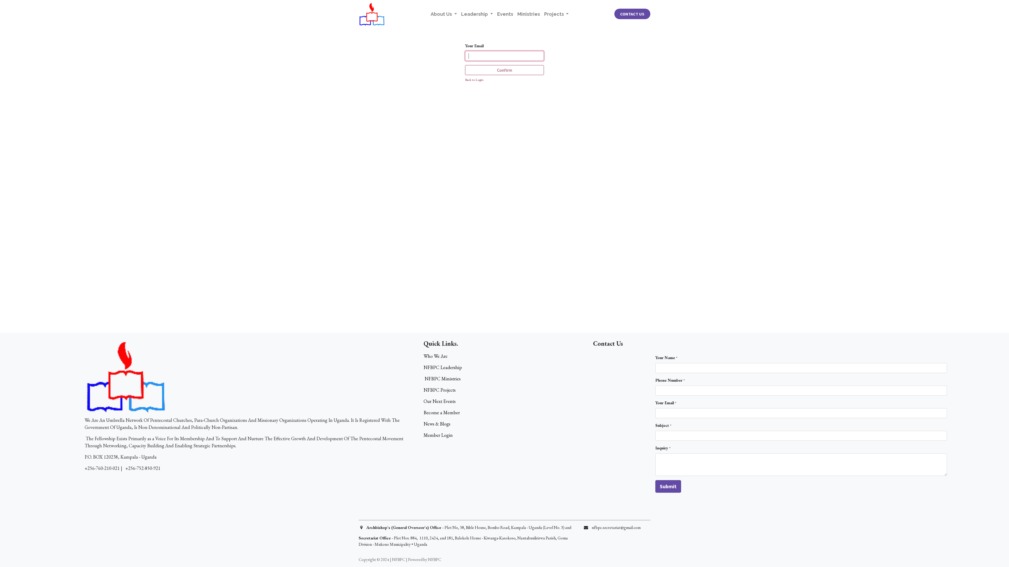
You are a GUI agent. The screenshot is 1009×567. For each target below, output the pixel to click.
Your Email (474, 46)
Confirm (504, 70)
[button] (668, 486)
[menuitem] (505, 14)
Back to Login (474, 79)
